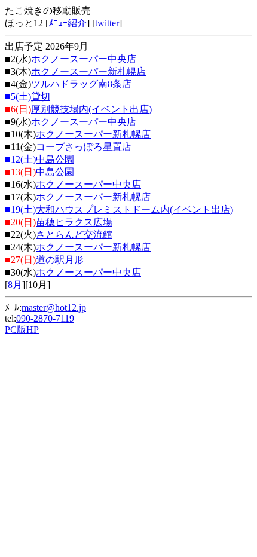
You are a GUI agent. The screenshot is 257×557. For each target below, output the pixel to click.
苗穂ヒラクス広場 (74, 222)
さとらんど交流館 (74, 234)
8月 (15, 285)
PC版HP (22, 330)
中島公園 (55, 159)
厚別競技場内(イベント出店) (91, 109)
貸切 (40, 96)
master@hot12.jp (54, 307)
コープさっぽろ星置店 (83, 147)
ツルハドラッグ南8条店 (81, 84)
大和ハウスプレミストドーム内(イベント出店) (134, 209)
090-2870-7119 (45, 318)
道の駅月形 (60, 260)
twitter (107, 23)
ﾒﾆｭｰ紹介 (67, 23)
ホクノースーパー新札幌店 (88, 71)
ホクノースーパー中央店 (83, 59)
